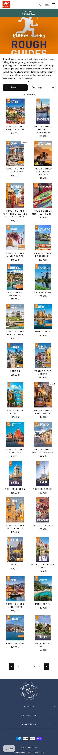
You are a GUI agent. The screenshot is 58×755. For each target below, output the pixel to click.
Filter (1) (14, 87)
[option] (29, 13)
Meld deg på (29, 724)
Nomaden (29, 706)
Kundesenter (29, 715)
